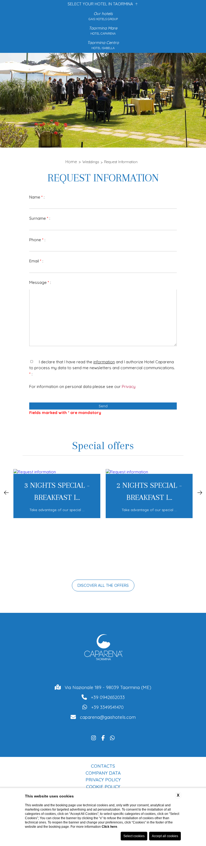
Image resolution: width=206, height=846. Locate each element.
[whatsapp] (112, 737)
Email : (36, 260)
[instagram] (93, 737)
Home (71, 161)
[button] (6, 492)
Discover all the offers (103, 585)
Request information (121, 161)
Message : (40, 282)
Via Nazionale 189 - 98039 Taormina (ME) (108, 687)
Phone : (37, 239)
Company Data (103, 773)
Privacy (128, 386)
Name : (37, 197)
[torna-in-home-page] (103, 649)
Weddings (90, 161)
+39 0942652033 (108, 697)
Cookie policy (103, 786)
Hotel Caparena (103, 33)
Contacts (103, 766)
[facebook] (103, 737)
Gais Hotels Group (103, 19)
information (104, 361)
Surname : (39, 218)
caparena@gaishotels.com (108, 717)
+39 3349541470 (107, 707)
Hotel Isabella (103, 48)
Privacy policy (103, 779)
